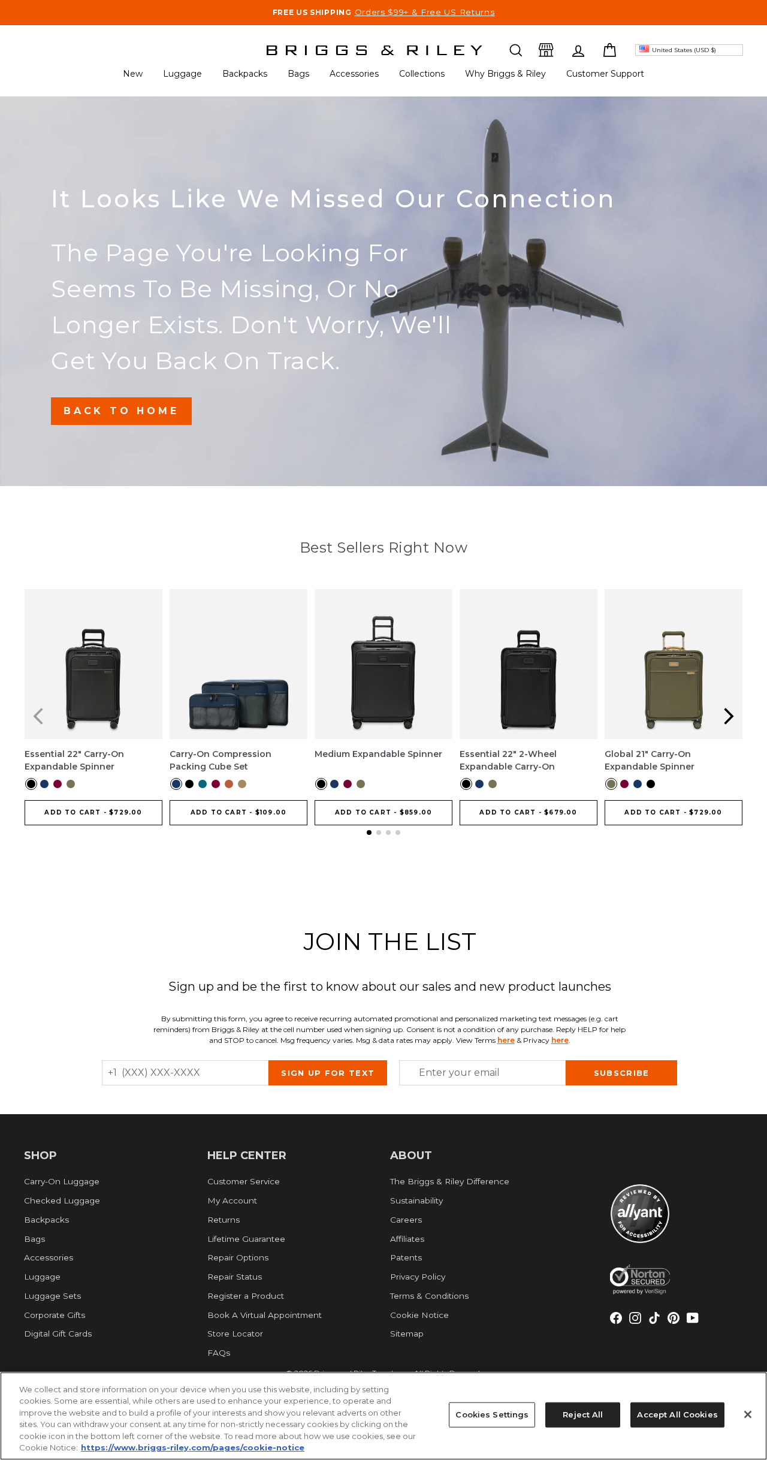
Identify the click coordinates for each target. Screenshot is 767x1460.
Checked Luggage (62, 1200)
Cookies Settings (492, 1414)
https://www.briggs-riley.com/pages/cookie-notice (192, 1447)
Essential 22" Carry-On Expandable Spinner (74, 760)
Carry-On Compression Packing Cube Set (220, 760)
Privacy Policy (417, 1276)
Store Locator (235, 1333)
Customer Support (605, 73)
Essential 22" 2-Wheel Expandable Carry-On (508, 760)
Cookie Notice (419, 1315)
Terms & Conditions (429, 1296)
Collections (422, 73)
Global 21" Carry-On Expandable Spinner (649, 760)
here (506, 1040)
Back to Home (121, 411)
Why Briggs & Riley (505, 73)
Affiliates (407, 1239)
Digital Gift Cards (58, 1333)
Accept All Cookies (677, 1414)
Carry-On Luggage (61, 1181)
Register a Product (245, 1296)
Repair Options (237, 1257)
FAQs (218, 1353)
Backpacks (244, 73)
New (133, 73)
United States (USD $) (684, 50)
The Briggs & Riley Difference (449, 1181)
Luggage (182, 73)
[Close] (748, 1414)
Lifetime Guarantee (246, 1239)
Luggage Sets (52, 1296)
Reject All (583, 1414)
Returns (223, 1219)
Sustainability (416, 1200)
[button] (516, 50)
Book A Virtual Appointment (264, 1315)
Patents (406, 1257)
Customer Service (243, 1181)
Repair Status (234, 1276)
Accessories (354, 73)
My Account (232, 1200)
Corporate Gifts (54, 1315)
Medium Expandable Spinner (378, 754)
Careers (406, 1219)
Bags (298, 73)
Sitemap (407, 1333)
